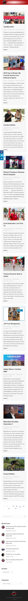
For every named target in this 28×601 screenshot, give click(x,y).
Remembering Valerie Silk (12, 548)
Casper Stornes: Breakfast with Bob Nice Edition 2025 (16, 542)
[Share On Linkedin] (2, 158)
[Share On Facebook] (2, 152)
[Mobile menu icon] (25, 2)
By (11, 29)
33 (8, 508)
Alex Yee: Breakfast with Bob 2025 (14, 559)
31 (20, 506)
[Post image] (3, 527)
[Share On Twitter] (2, 155)
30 (16, 506)
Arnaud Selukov (9, 474)
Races (13, 228)
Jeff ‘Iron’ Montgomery (12, 324)
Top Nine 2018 (9, 27)
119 (15, 508)
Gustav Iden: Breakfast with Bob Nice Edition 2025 (15, 535)
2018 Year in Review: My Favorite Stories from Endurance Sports (12, 75)
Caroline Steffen (9, 125)
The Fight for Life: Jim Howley (13, 554)
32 (23, 506)
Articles (5, 29)
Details (5, 49)
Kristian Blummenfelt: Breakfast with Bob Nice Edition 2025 (16, 527)
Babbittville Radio (7, 127)
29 (13, 506)
